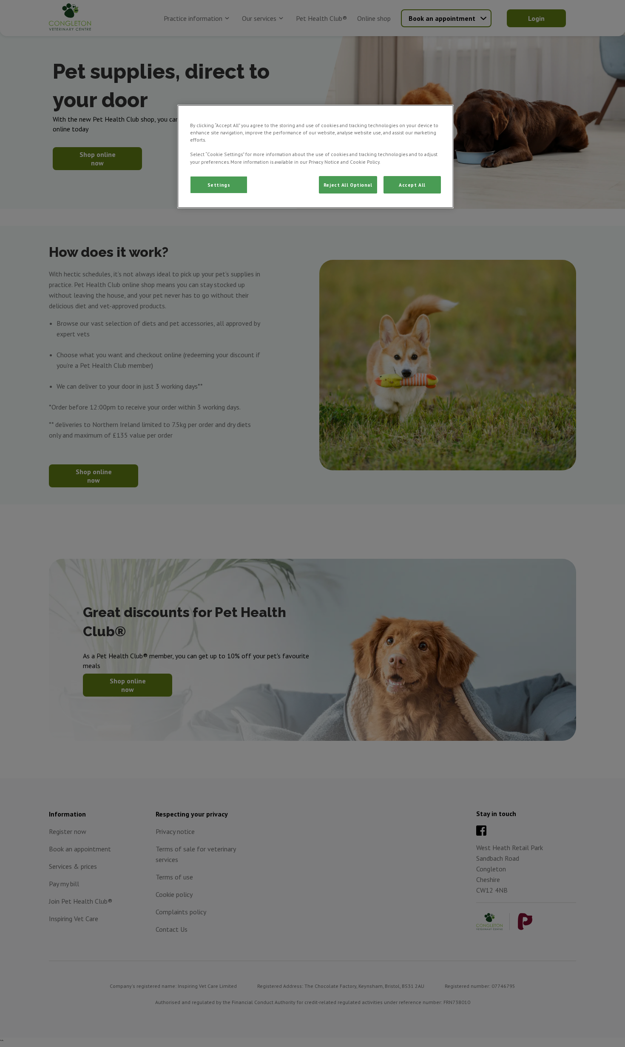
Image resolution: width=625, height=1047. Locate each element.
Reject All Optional (348, 185)
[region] (315, 156)
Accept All (412, 185)
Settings (218, 185)
